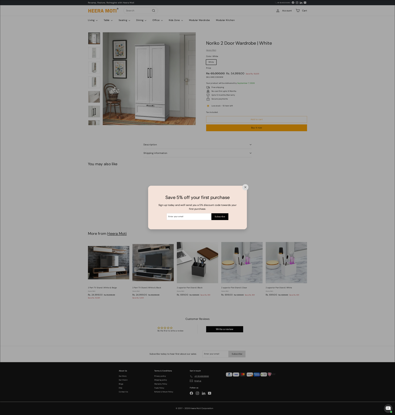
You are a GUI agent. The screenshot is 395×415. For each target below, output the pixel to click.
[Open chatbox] (388, 408)
